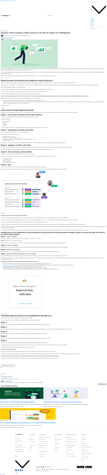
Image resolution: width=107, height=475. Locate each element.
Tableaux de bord (32, 445)
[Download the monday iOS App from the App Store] (88, 467)
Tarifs (16, 436)
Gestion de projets (57, 439)
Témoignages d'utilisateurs (71, 445)
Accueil (2, 382)
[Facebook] (41, 467)
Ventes (55, 441)
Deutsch (92, 22)
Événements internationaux (86, 447)
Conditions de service (44, 469)
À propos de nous (69, 437)
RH (54, 445)
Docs (30, 437)
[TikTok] (50, 467)
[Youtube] (43, 467)
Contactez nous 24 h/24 (6, 377)
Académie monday (84, 445)
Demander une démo (10, 37)
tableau (3, 238)
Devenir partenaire (69, 447)
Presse (67, 443)
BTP (55, 451)
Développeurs (56, 443)
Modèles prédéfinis (18, 440)
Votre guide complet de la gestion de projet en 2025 (62, 402)
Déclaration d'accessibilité (82, 470)
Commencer (93, 28)
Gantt (30, 449)
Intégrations (31, 439)
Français (92, 21)
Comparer (83, 460)
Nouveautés (83, 443)
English (92, 17)
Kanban (30, 447)
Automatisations (32, 441)
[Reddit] (37, 467)
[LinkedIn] (39, 467)
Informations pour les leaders (71, 441)
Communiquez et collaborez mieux (10, 265)
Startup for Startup (84, 451)
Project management (9, 382)
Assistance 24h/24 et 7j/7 (19, 451)
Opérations (56, 449)
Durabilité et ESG (69, 449)
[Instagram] (48, 467)
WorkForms (43, 456)
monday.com (93, 2)
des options (10, 251)
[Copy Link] (9, 38)
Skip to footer (12, 0)
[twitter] (45, 467)
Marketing (56, 437)
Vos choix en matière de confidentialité (62, 469)
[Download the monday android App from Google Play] (80, 467)
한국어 (92, 25)
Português (93, 20)
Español (92, 18)
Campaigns (43, 447)
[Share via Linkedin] (1, 38)
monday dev (43, 443)
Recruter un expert (84, 458)
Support (82, 437)
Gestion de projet (4, 30)
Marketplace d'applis (18, 449)
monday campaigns (44, 441)
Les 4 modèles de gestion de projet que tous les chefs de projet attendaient (28, 423)
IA (29, 443)
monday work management (45, 437)
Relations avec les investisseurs (71, 456)
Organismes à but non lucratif (20, 447)
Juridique (37, 469)
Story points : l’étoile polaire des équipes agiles (17, 402)
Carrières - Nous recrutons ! (71, 439)
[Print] (10, 38)
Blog (82, 441)
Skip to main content (4, 0)
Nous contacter (18, 438)
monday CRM (43, 439)
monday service (43, 445)
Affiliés (67, 451)
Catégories (50, 15)
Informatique (56, 447)
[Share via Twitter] (2, 38)
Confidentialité (51, 469)
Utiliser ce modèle (4, 77)
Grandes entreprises (18, 445)
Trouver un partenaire (85, 456)
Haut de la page (101, 384)
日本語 (92, 24)
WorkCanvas (43, 454)
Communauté (83, 439)
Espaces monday (84, 449)
